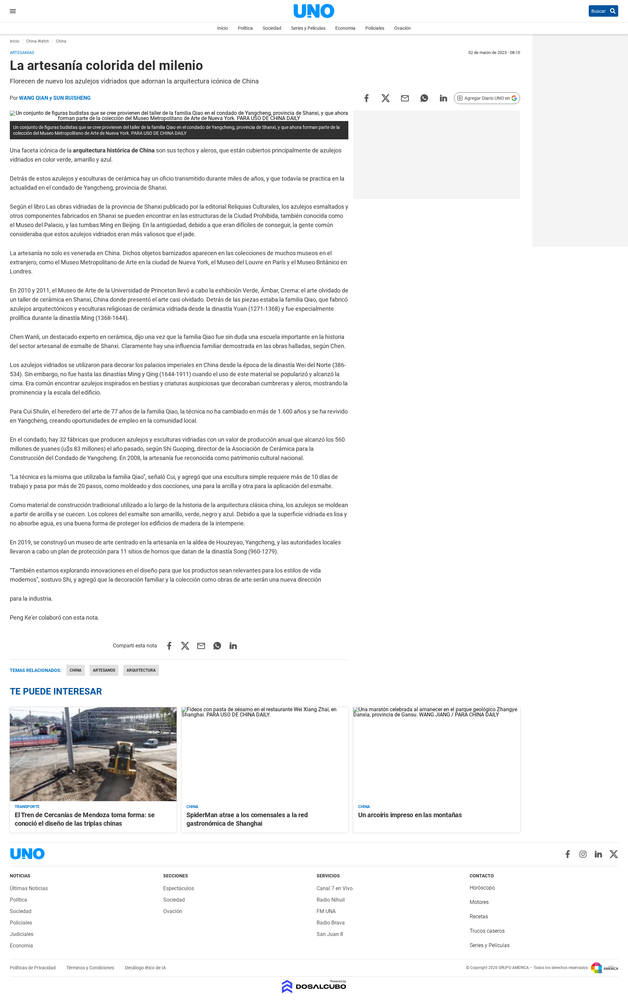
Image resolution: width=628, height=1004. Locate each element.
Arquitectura (141, 670)
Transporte (27, 806)
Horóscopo (482, 888)
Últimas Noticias (29, 888)
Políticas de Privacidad (33, 967)
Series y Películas (308, 28)
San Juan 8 (330, 934)
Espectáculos (178, 888)
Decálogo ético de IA (145, 967)
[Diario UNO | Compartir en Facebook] (366, 98)
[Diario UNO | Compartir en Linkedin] (443, 98)
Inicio (222, 28)
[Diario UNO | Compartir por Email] (405, 98)
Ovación (402, 28)
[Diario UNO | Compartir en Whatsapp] (424, 98)
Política (245, 28)
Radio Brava (331, 923)
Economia (345, 28)
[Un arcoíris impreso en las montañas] (436, 754)
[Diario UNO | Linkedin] (598, 854)
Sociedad (272, 28)
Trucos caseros (487, 931)
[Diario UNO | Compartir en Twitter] (386, 98)
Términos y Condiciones (90, 967)
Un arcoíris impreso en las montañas (410, 815)
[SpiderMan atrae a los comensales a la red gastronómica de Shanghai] (265, 754)
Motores (479, 902)
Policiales (374, 28)
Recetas (479, 916)
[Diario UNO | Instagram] (583, 854)
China (75, 670)
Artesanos (104, 670)
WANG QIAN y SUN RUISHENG (55, 98)
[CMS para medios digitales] (314, 987)
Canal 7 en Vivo (335, 888)
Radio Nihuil (331, 900)
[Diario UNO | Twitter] (613, 854)
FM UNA (326, 911)
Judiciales (21, 934)
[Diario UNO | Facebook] (567, 854)
